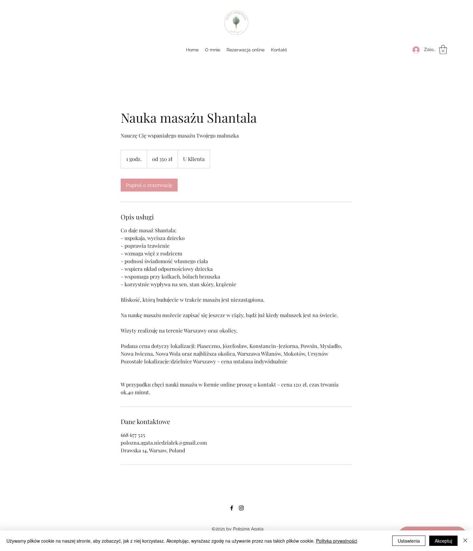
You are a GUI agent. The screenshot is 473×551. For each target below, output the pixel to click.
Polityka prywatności (336, 541)
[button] (443, 49)
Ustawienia (409, 541)
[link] (149, 185)
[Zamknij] (465, 541)
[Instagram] (241, 508)
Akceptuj (443, 541)
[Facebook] (231, 508)
